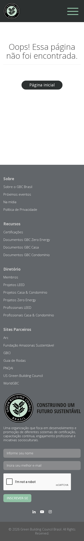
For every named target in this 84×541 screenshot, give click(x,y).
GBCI (7, 353)
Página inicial (42, 85)
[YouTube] (42, 511)
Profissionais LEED (17, 307)
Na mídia (9, 202)
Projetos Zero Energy (19, 300)
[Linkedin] (34, 511)
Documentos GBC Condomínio (26, 255)
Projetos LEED (14, 284)
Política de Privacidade (20, 209)
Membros (10, 277)
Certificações (13, 232)
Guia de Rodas (14, 360)
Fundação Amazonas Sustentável (28, 345)
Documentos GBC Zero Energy (26, 239)
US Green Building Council (23, 375)
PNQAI (8, 368)
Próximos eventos (17, 194)
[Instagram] (50, 511)
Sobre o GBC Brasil (17, 186)
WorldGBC (11, 383)
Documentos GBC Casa (21, 247)
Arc (5, 337)
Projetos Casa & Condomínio (25, 292)
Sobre (8, 178)
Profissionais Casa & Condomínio (28, 315)
